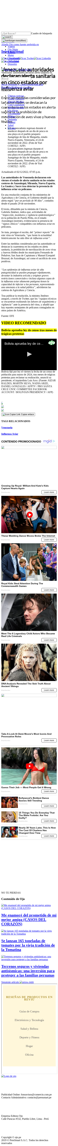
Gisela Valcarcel (16, 98)
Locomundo (14, 58)
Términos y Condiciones (20, 84)
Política (11, 116)
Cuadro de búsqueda (41, 33)
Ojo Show (13, 49)
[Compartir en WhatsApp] (29, 410)
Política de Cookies (22, 87)
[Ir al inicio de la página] (8, 887)
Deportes (12, 64)
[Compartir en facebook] (29, 403)
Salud (11, 125)
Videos (11, 46)
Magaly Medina (16, 101)
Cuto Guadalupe (16, 104)
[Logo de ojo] (8, 69)
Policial (11, 52)
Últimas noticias (16, 95)
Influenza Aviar (9, 434)
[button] (29, 354)
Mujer (11, 55)
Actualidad (13, 61)
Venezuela (6, 427)
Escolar (11, 128)
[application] (29, 354)
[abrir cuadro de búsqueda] (7, 37)
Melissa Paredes (16, 107)
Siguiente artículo (10, 982)
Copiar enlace (27, 414)
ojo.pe (4, 84)
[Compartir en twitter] (29, 406)
